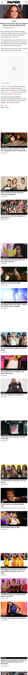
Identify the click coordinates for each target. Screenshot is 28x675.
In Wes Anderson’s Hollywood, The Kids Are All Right (13, 437)
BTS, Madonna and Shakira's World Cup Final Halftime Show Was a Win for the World (13, 571)
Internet (3, 392)
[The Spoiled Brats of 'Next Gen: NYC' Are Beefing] (14, 471)
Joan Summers (5, 484)
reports (7, 86)
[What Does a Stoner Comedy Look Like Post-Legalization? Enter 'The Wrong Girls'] (14, 139)
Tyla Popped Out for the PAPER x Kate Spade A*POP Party (12, 372)
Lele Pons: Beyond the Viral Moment (12, 395)
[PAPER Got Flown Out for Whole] (14, 273)
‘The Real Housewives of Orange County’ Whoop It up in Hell (13, 595)
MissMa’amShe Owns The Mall (10, 527)
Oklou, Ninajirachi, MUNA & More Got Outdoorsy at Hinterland (12, 193)
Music (2, 280)
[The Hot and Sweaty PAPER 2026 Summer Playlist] (14, 338)
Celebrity (3, 658)
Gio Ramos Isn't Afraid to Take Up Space (13, 618)
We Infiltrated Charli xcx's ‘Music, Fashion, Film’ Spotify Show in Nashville (14, 305)
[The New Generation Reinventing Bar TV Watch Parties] (14, 206)
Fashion (14, 21)
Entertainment (5, 146)
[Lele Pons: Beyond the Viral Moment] (14, 385)
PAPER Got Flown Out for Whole (11, 283)
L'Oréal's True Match (9, 92)
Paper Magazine (5, 665)
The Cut (5, 105)
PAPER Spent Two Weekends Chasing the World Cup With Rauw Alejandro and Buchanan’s (13, 661)
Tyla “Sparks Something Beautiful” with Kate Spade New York (13, 260)
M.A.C (23, 88)
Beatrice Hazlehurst (9, 27)
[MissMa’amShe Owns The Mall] (14, 518)
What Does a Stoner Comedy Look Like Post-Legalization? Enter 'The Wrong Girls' (14, 149)
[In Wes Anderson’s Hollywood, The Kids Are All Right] (14, 427)
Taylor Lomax (5, 152)
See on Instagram (5, 83)
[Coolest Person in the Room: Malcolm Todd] (14, 494)
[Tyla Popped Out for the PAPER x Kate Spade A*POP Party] (14, 362)
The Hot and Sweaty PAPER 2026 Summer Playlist (13, 349)
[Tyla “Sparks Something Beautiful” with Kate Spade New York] (14, 250)
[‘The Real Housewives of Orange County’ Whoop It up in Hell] (14, 585)
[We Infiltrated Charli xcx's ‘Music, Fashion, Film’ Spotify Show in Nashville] (14, 295)
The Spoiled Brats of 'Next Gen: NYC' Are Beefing (13, 481)
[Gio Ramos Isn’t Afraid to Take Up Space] (14, 608)
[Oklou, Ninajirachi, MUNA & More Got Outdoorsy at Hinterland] (14, 183)
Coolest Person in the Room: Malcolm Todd (12, 505)
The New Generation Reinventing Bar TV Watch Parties (13, 216)
